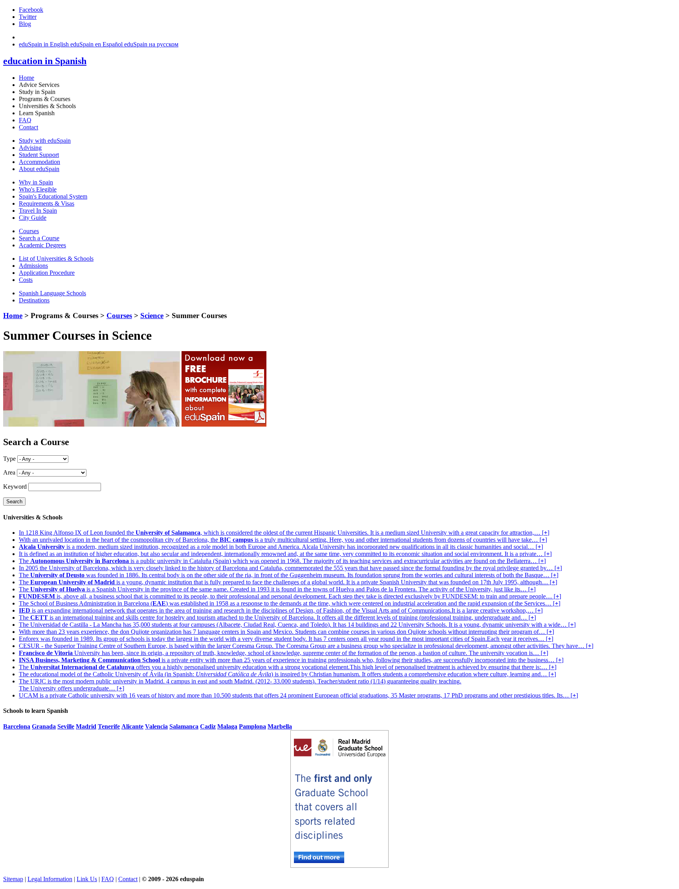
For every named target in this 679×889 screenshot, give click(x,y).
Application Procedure (47, 272)
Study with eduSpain (45, 140)
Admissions (33, 265)
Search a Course (39, 238)
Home (26, 77)
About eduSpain (39, 169)
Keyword (15, 486)
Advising (30, 147)
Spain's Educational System (53, 196)
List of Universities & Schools (56, 258)
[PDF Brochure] (224, 424)
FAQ (25, 120)
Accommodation (39, 161)
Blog (25, 23)
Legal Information (50, 879)
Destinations (34, 300)
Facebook (31, 9)
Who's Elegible (38, 189)
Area (9, 472)
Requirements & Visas (46, 203)
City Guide (32, 217)
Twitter (28, 16)
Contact (28, 127)
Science (151, 315)
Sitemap (13, 879)
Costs (26, 279)
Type (9, 458)
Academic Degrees (42, 245)
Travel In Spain (38, 210)
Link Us (87, 879)
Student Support (39, 154)
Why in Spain (36, 182)
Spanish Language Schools (52, 293)
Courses (29, 231)
